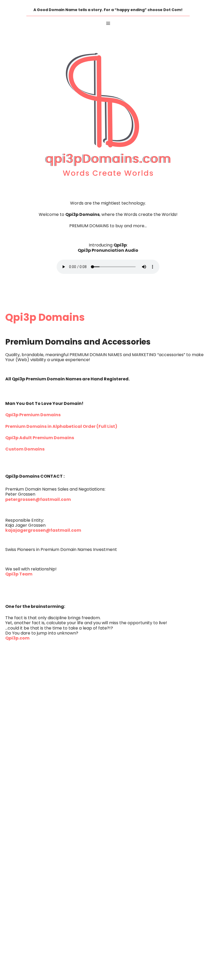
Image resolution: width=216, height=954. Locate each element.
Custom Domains (25, 449)
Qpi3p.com (17, 638)
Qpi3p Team (18, 574)
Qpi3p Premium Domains (33, 415)
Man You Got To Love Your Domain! (44, 404)
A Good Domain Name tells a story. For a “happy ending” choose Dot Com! (108, 10)
